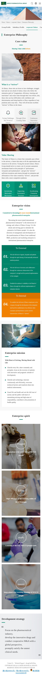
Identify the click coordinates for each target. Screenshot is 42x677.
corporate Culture (16, 22)
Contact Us (10, 663)
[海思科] (14, 4)
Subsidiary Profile (18, 27)
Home (3, 22)
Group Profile (6, 27)
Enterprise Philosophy (28, 22)
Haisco (8, 22)
